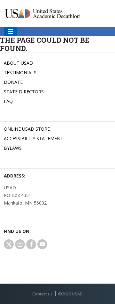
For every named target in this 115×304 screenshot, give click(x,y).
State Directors (24, 92)
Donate (13, 82)
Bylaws (13, 148)
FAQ (8, 101)
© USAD (70, 293)
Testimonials (20, 72)
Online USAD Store (27, 129)
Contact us (42, 293)
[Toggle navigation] (10, 31)
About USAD (18, 63)
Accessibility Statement (33, 138)
